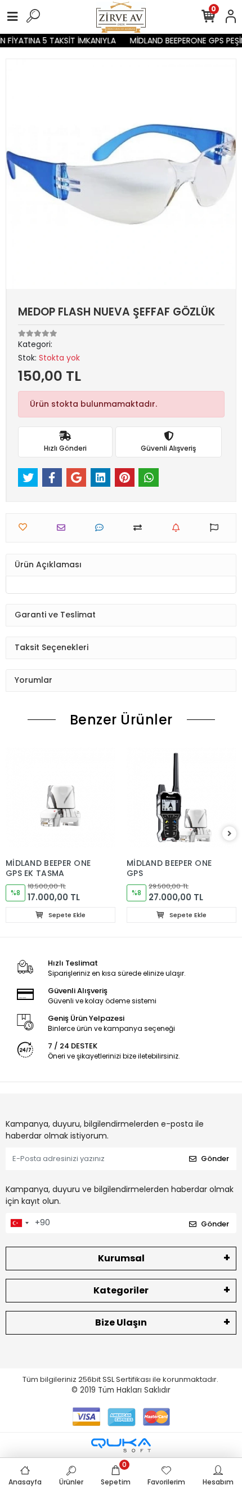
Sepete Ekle (66, 914)
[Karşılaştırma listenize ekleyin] (140, 528)
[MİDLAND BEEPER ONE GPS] (181, 797)
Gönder (215, 1158)
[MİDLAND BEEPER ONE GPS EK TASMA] (60, 797)
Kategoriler (121, 1290)
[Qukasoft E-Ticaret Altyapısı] (121, 1445)
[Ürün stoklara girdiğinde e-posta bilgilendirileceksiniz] (178, 528)
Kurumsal (121, 1258)
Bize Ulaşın (121, 1322)
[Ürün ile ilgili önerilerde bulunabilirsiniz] (217, 528)
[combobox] (19, 1223)
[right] (229, 834)
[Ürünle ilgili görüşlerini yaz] (102, 528)
